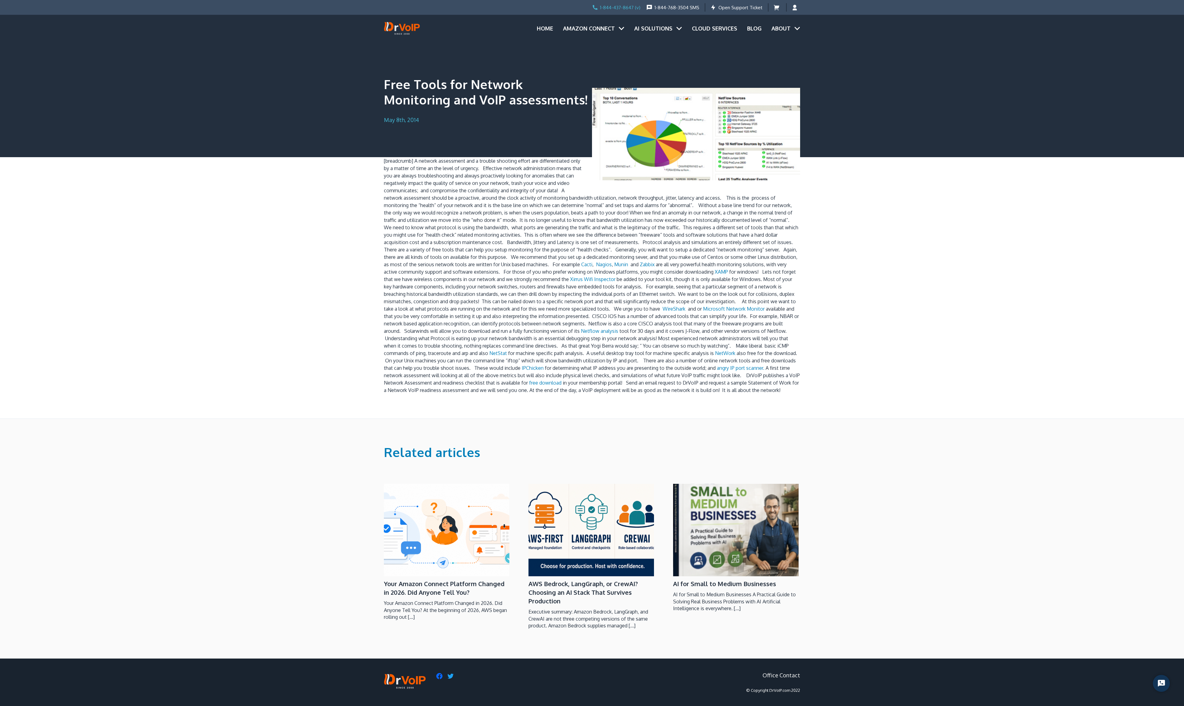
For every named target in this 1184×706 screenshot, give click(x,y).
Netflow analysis (600, 331)
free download (545, 383)
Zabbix (647, 264)
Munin (621, 264)
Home (545, 28)
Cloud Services (714, 28)
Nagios (604, 264)
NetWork (726, 353)
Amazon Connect (589, 28)
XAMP (722, 272)
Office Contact (781, 675)
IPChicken (533, 368)
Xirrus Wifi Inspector (592, 279)
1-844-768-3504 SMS (677, 7)
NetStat (498, 353)
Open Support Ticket (740, 7)
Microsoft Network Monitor (734, 309)
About (781, 28)
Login (796, 7)
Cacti (586, 264)
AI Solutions (653, 28)
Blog (754, 28)
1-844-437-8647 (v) (620, 7)
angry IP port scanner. (740, 368)
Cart (777, 7)
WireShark (675, 309)
